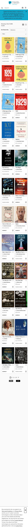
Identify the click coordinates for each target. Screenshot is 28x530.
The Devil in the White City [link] (7, 195)
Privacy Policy (18, 511)
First (11, 381)
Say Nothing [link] (5, 167)
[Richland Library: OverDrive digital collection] (14, 3)
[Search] (2, 8)
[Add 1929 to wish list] (13, 90)
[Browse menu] (25, 8)
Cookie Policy (18, 526)
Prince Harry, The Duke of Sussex (21, 225)
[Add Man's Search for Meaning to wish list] (13, 259)
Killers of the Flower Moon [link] (20, 195)
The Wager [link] (18, 167)
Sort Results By (4, 30)
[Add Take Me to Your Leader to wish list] (26, 259)
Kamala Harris (6, 141)
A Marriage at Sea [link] (20, 54)
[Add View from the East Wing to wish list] (13, 343)
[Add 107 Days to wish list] (13, 146)
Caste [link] (17, 365)
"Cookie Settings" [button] (18, 520)
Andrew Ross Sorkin (8, 84)
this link (16, 15)
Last (18, 381)
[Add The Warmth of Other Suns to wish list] (13, 287)
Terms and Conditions (7, 511)
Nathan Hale (19, 282)
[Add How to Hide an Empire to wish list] (13, 231)
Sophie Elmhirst (20, 56)
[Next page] (18, 377)
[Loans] (22, 8)
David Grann (19, 169)
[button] (23, 25)
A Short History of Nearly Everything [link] (20, 336)
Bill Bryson (19, 338)
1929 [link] (3, 83)
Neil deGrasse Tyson (21, 254)
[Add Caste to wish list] (26, 372)
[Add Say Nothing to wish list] (13, 174)
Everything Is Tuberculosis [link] (7, 54)
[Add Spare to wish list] (26, 231)
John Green (6, 56)
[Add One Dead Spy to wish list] (26, 287)
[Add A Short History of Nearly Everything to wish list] (26, 343)
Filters (3, 34)
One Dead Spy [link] (19, 280)
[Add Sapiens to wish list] (26, 146)
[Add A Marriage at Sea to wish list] (26, 61)
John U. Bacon (6, 366)
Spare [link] (17, 224)
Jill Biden (5, 338)
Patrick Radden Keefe (8, 169)
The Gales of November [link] (7, 365)
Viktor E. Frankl (7, 254)
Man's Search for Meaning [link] (7, 252)
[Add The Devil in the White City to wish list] (13, 202)
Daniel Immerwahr (7, 225)
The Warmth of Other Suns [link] (7, 280)
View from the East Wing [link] (7, 336)
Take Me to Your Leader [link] (20, 252)
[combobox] (11, 8)
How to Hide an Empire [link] (7, 224)
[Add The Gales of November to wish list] (13, 372)
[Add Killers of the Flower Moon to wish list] (26, 202)
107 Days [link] (4, 139)
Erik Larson (6, 197)
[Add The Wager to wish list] (26, 174)
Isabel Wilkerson (7, 282)
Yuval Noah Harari (20, 141)
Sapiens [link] (17, 139)
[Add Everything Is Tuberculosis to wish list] (13, 61)
